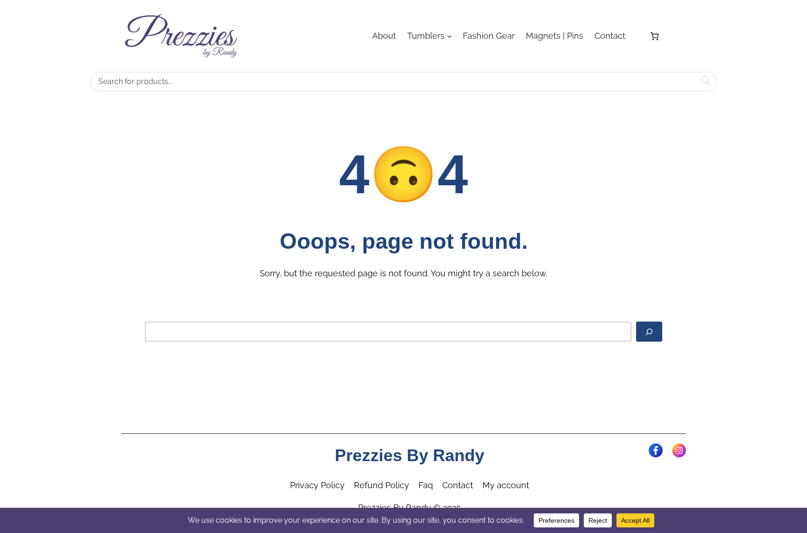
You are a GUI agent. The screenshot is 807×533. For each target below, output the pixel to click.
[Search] (649, 332)
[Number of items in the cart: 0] (654, 36)
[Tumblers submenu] (449, 36)
